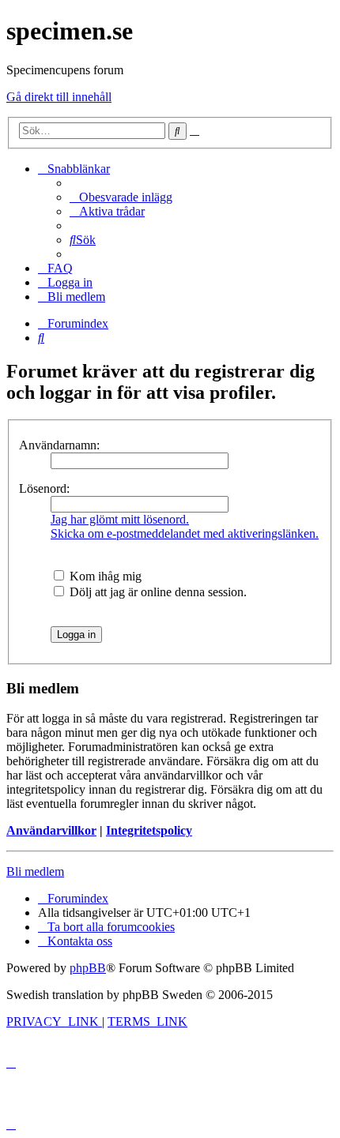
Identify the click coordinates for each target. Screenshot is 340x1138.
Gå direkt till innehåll (58, 96)
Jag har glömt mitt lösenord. (120, 519)
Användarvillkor (51, 830)
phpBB (88, 968)
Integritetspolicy (149, 830)
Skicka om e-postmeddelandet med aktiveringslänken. (185, 533)
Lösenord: (44, 488)
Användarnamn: (59, 445)
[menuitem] (121, 197)
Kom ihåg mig (104, 576)
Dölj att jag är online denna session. (156, 592)
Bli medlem (35, 871)
